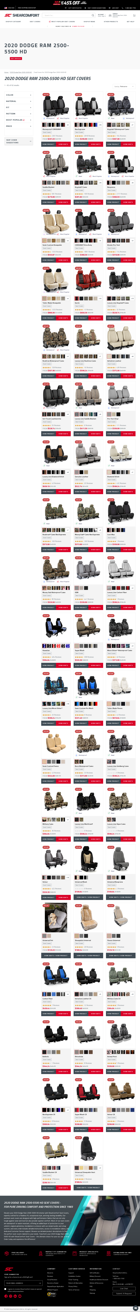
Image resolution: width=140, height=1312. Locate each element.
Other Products (111, 21)
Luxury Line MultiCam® (84, 825)
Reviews (50, 1276)
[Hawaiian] (56, 627)
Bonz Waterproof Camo (84, 767)
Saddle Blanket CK (50, 1173)
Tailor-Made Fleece (114, 709)
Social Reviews (52, 1279)
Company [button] (51, 1269)
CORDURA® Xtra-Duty (83, 246)
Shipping (92, 1290)
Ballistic (47, 1058)
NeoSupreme (80, 130)
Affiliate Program (52, 1290)
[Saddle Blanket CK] (56, 1149)
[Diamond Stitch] (121, 454)
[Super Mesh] (88, 627)
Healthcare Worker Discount (99, 1279)
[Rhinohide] (88, 1034)
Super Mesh (79, 652)
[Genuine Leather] (88, 454)
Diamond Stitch (113, 478)
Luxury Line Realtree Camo (85, 362)
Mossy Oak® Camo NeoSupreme (87, 536)
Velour (47, 883)
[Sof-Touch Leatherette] (56, 396)
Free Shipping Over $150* (27, 8)
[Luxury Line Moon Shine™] (56, 685)
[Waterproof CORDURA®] (56, 106)
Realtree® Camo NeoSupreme (54, 536)
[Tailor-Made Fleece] (121, 685)
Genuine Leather (81, 478)
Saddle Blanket (48, 188)
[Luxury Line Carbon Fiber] (121, 569)
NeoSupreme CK (49, 1116)
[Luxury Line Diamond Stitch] (56, 454)
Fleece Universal (113, 941)
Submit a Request (124, 1293)
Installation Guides (74, 1276)
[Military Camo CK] (121, 976)
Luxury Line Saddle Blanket (85, 420)
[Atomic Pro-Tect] (121, 222)
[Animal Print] (121, 1034)
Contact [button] (116, 1269)
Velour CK (111, 1116)
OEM (79, 594)
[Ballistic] (56, 1034)
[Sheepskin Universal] (88, 917)
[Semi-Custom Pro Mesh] (88, 685)
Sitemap (92, 1293)
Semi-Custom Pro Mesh (84, 709)
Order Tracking (73, 1279)
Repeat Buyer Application (55, 1286)
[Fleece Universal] (121, 917)
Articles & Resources (96, 1283)
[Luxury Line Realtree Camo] (88, 338)
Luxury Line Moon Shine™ (52, 709)
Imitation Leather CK (83, 1000)
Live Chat (124, 1288)
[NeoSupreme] (88, 106)
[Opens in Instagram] (10, 1296)
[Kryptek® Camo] (88, 164)
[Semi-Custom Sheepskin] (56, 222)
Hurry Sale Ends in (70, 26)
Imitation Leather (114, 362)
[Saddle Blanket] (56, 164)
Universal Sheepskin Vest (85, 1173)
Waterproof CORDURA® (52, 130)
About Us (50, 1273)
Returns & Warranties (75, 1283)
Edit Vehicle (16, 58)
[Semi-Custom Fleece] (56, 743)
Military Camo (48, 825)
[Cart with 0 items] (134, 15)
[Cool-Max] (121, 512)
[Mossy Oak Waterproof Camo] (56, 569)
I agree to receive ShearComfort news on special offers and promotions (25, 1290)
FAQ (91, 1286)
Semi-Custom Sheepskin (52, 246)
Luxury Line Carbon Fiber (117, 594)
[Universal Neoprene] (121, 859)
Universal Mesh (81, 883)
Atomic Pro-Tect (113, 246)
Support (71, 1273)
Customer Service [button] (76, 1269)
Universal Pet (48, 941)
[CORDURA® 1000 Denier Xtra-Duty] (88, 222)
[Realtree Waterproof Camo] (56, 338)
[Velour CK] (121, 1091)
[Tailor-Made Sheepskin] (56, 280)
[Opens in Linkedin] (15, 1296)
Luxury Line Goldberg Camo (118, 767)
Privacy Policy (72, 1286)
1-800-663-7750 (118, 1278)
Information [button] (96, 1269)
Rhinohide (79, 1058)
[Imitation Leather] (121, 338)
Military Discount (95, 1276)
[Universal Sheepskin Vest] (88, 1149)
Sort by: (117, 86)
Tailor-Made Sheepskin (52, 304)
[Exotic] (88, 280)
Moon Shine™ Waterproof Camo (119, 652)
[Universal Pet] (56, 917)
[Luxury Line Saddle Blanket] (88, 396)
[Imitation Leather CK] (88, 976)
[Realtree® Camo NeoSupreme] (56, 512)
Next (93, 27)
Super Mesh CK (81, 1116)
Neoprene (111, 188)
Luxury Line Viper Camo (116, 825)
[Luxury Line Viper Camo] (121, 801)
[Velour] (56, 859)
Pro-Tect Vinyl (112, 420)
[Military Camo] (56, 801)
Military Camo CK (113, 1000)
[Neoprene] (121, 164)
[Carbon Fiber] (56, 976)
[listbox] (128, 86)
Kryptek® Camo (81, 188)
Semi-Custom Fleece (51, 767)
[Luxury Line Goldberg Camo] (121, 743)
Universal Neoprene (115, 883)
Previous (48, 27)
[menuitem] (9, 8)
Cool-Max (111, 536)
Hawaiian (47, 652)
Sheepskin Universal (83, 941)
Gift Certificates (94, 1273)
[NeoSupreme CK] (56, 1091)
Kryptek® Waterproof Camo (118, 130)
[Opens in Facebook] (6, 1296)
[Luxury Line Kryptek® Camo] (121, 280)
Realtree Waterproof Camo (53, 362)
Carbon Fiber (48, 1000)
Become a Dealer (53, 1283)
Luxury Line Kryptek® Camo (118, 304)
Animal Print (112, 1058)
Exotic (79, 304)
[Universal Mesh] (88, 859)
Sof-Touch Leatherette (52, 420)
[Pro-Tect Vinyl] (121, 396)
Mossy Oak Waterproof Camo (54, 594)
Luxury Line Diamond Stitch (53, 478)
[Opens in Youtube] (19, 1296)
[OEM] (88, 569)
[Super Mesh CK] (88, 1091)
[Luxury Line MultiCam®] (88, 801)
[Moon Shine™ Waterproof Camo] (121, 627)
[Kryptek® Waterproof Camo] (121, 106)
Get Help (130, 21)
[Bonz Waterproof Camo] (88, 743)
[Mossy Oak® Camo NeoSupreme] (88, 512)
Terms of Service (73, 1290)
